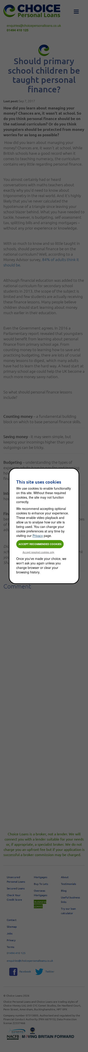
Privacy (37, 535)
